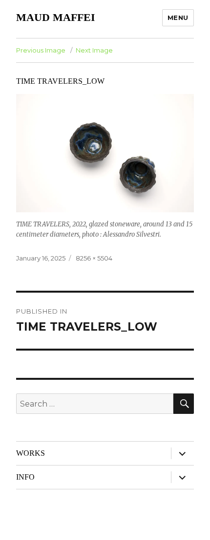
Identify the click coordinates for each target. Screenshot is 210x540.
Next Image (94, 50)
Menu (178, 17)
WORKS (30, 453)
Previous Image (40, 50)
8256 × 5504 (94, 258)
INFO (25, 477)
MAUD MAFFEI (55, 17)
